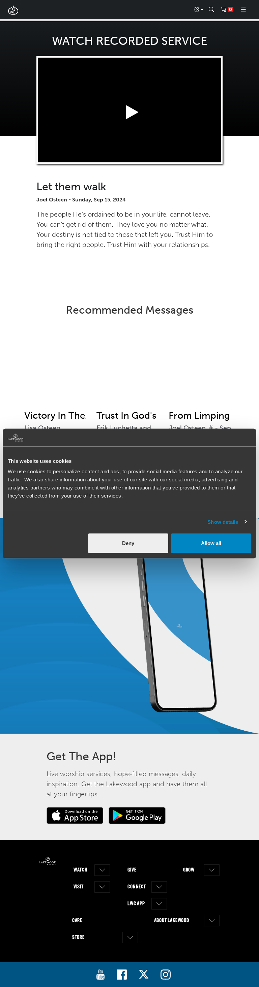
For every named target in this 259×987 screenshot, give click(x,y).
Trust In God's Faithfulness (153, 415)
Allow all (211, 543)
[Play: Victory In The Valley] (57, 368)
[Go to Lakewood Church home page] (47, 860)
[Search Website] (211, 10)
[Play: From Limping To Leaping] (202, 368)
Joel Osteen (187, 428)
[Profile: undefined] (198, 10)
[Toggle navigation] (243, 9)
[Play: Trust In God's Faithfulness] (129, 368)
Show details (222, 521)
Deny (128, 543)
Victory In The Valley (68, 415)
